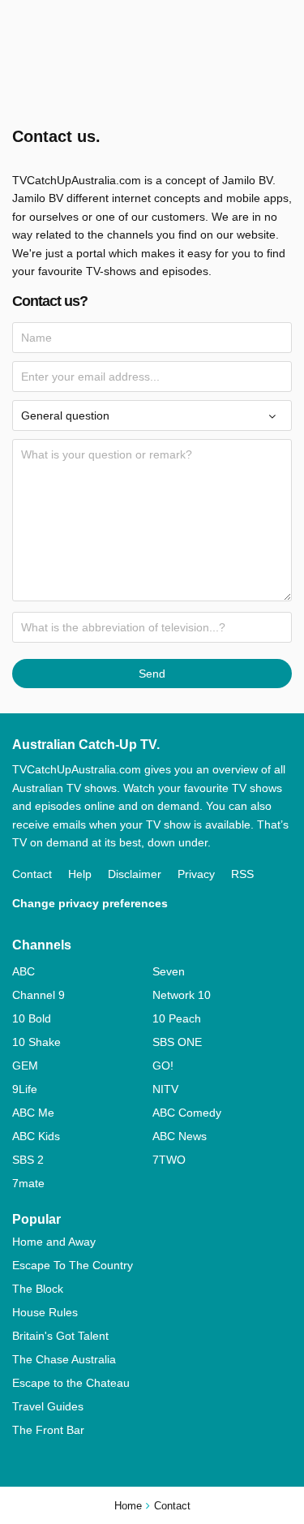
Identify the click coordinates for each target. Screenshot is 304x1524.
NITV (165, 1089)
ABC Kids (36, 1136)
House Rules (45, 1312)
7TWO (169, 1159)
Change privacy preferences (90, 903)
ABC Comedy (186, 1112)
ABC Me (33, 1112)
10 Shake (36, 1041)
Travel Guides (47, 1406)
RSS (242, 873)
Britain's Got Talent (60, 1335)
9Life (24, 1089)
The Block (37, 1288)
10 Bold (31, 1018)
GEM (25, 1065)
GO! (162, 1065)
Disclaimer (134, 873)
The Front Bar (48, 1429)
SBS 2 (28, 1159)
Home (128, 1506)
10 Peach (176, 1018)
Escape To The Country (72, 1265)
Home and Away (54, 1241)
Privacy (196, 873)
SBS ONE (177, 1041)
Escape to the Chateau (71, 1382)
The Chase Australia (64, 1359)
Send (152, 673)
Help (80, 873)
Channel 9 (38, 994)
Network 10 (181, 994)
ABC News (179, 1136)
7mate (28, 1183)
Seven (168, 971)
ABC (23, 971)
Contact (32, 873)
